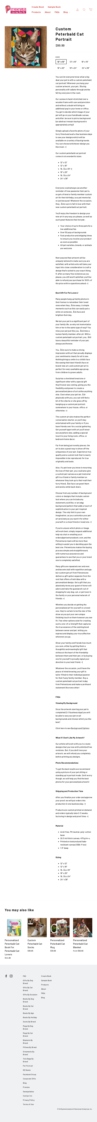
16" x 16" (85, 61)
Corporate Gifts (29, 1079)
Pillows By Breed (30, 1047)
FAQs (57, 12)
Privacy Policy (29, 1100)
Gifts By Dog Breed (28, 981)
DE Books (27, 1070)
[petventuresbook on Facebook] (6, 975)
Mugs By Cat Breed (28, 1034)
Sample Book (54, 7)
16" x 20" (61, 68)
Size (58, 57)
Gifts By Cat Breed (28, 988)
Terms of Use (28, 1104)
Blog (65, 12)
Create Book (38, 7)
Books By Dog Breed (28, 1000)
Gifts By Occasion (30, 995)
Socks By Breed (29, 1022)
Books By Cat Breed (28, 1007)
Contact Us (27, 1096)
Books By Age (28, 1013)
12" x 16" (73, 61)
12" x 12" (61, 61)
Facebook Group (29, 1074)
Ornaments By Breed (28, 1053)
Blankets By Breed (28, 1041)
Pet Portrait (28, 1066)
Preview (26, 1087)
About (48, 12)
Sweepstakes (28, 1091)
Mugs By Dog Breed (28, 1027)
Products (36, 12)
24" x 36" (86, 68)
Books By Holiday (30, 1017)
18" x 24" (73, 68)
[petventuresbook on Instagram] (11, 975)
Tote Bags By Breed (28, 1060)
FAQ (24, 976)
